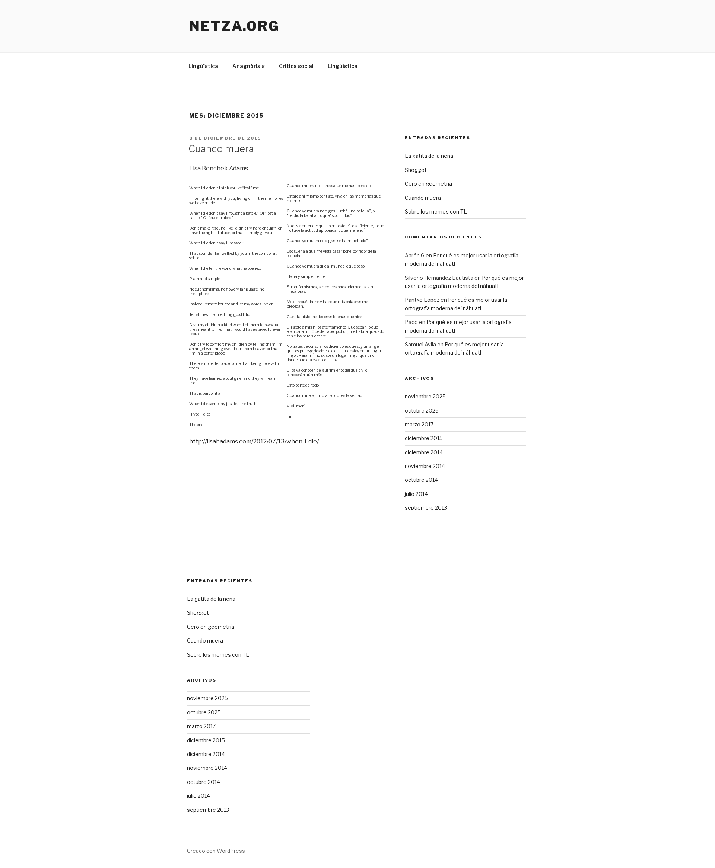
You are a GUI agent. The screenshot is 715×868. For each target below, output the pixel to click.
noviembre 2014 (425, 466)
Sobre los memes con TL (436, 211)
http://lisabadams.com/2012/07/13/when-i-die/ (254, 441)
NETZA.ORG (234, 26)
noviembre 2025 (425, 396)
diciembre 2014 (424, 452)
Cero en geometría (428, 183)
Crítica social (296, 66)
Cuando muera (221, 148)
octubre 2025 (422, 410)
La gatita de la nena (429, 156)
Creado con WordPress (216, 851)
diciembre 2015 (424, 438)
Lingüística (203, 66)
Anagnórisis (248, 66)
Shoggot (416, 170)
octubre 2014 (421, 480)
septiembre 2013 (426, 508)
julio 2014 (416, 494)
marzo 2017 (419, 424)
